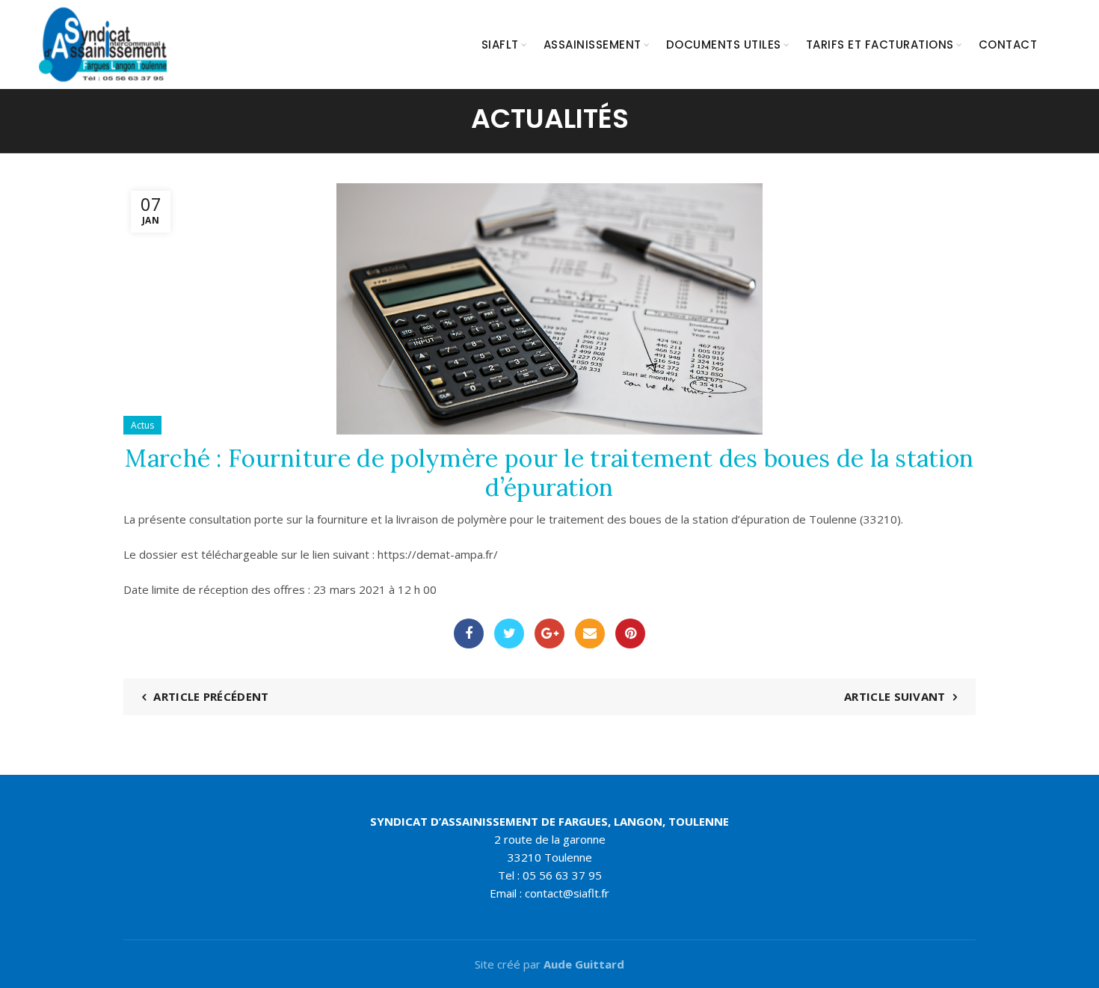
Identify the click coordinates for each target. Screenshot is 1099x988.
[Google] (549, 633)
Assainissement (592, 44)
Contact (1008, 44)
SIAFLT (500, 44)
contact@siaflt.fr (567, 893)
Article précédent (210, 696)
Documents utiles (723, 44)
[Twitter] (509, 633)
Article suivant (895, 696)
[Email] (590, 633)
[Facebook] (469, 633)
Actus (142, 425)
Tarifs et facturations (880, 44)
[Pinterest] (630, 633)
